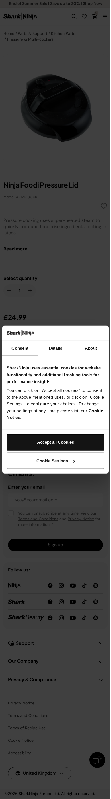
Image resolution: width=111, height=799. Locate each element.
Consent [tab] (19, 347)
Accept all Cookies (55, 442)
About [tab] (91, 347)
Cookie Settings (52, 460)
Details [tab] (56, 347)
